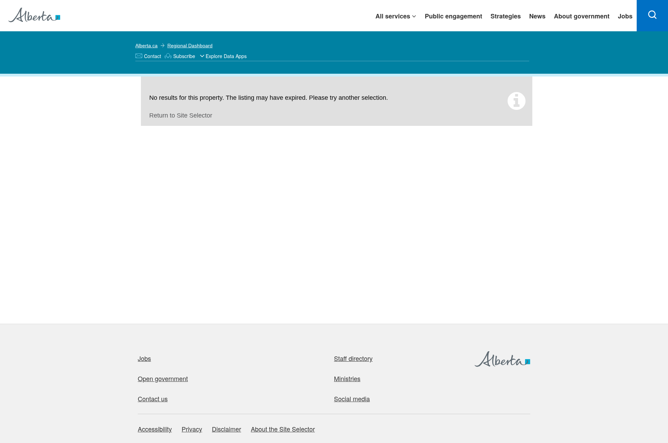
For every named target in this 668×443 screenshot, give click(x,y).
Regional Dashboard (190, 45)
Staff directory (353, 358)
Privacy (192, 428)
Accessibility (155, 428)
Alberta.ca (146, 45)
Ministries (347, 378)
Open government (163, 378)
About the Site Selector (283, 428)
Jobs (144, 358)
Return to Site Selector (180, 115)
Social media (352, 398)
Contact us (153, 398)
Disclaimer (226, 428)
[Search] (652, 15)
